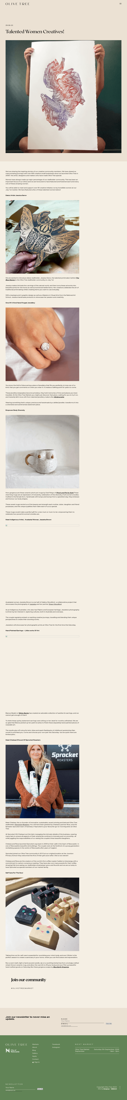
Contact (35, 1059)
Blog (34, 1050)
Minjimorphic (59, 397)
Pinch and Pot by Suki (65, 493)
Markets (35, 1044)
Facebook (56, 1044)
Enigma (106, 1089)
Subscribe (108, 1023)
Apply (34, 1056)
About (34, 1047)
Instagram (56, 1047)
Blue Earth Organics (61, 967)
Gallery (35, 1053)
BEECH (114, 1089)
